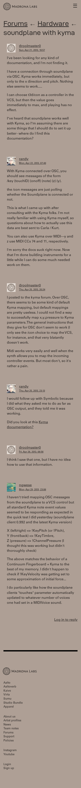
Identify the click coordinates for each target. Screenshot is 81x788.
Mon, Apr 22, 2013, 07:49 (32, 163)
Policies (8, 740)
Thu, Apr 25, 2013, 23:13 (32, 391)
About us (9, 717)
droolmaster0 (30, 46)
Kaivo (7, 691)
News (7, 725)
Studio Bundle (13, 703)
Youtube (8, 754)
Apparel (8, 707)
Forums (15, 23)
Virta (6, 695)
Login (7, 764)
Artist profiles (12, 720)
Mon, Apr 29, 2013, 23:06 (32, 490)
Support (8, 736)
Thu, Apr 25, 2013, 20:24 (32, 290)
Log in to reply (66, 620)
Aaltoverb (9, 687)
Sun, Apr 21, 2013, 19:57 (32, 50)
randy (24, 159)
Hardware (53, 23)
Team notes (11, 728)
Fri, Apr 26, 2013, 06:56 (31, 452)
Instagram (10, 750)
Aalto (6, 683)
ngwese (25, 485)
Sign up (8, 768)
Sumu (7, 699)
